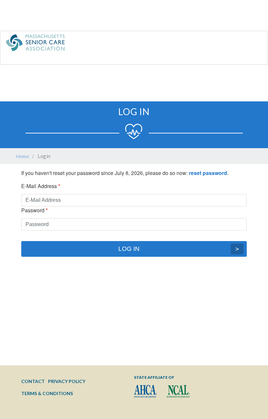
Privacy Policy (66, 381)
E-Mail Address (39, 186)
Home (22, 156)
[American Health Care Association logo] (145, 391)
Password (32, 210)
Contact (33, 381)
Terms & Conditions (47, 393)
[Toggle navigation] (249, 44)
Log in (129, 248)
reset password (208, 173)
